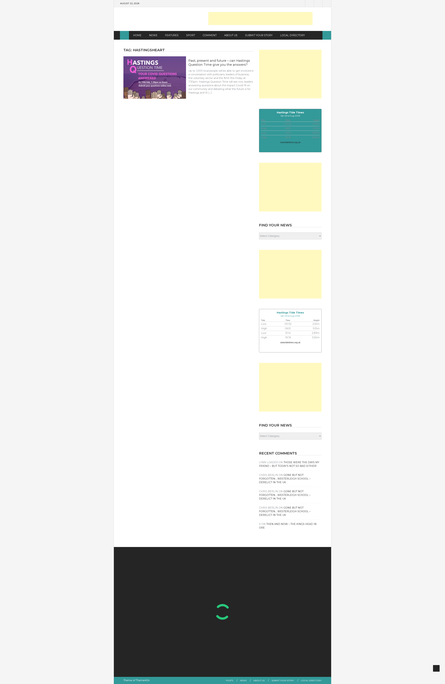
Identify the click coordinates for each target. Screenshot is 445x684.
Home (137, 35)
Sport (190, 35)
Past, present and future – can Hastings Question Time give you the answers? (219, 63)
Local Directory (292, 35)
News (153, 35)
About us (230, 35)
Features (172, 35)
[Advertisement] (260, 18)
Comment (210, 35)
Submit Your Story (259, 35)
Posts (229, 680)
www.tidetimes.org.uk (290, 142)
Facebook (309, 3)
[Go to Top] (436, 668)
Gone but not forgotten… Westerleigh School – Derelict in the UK (284, 478)
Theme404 (142, 680)
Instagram (326, 3)
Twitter (318, 3)
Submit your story (283, 680)
